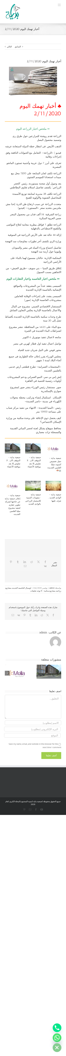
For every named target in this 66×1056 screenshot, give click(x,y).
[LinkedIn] (25, 562)
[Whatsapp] (57, 1037)
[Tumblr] (18, 562)
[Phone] (57, 1027)
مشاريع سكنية (49, 591)
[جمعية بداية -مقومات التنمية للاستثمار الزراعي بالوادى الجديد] (33, 486)
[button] (58, 673)
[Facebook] (45, 562)
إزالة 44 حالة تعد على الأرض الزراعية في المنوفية (34, 234)
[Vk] (45, 566)
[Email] (25, 566)
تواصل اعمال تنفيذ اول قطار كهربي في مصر (37, 343)
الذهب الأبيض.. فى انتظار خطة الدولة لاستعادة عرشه (33, 146)
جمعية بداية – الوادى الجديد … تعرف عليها (54, 497)
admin (52, 588)
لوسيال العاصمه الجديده (21, 588)
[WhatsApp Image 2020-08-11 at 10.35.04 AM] (33, 67)
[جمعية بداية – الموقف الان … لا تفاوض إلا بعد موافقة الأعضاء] (12, 448)
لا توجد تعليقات (36, 591)
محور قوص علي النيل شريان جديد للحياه (39, 350)
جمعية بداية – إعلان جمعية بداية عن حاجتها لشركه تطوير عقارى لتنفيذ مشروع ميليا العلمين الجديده (12, 504)
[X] (38, 562)
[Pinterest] (11, 562)
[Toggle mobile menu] (59, 5)
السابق (18, 46)
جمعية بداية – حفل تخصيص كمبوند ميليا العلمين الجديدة (54, 463)
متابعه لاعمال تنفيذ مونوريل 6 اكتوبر (42, 337)
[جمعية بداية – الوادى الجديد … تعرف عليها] (53, 486)
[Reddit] (31, 562)
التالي (9, 46)
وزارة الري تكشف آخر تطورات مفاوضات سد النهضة (33, 241)
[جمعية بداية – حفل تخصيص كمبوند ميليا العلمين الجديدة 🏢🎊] (53, 448)
